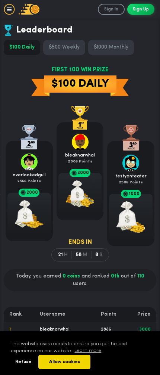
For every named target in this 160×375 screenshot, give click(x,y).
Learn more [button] (87, 350)
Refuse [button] (23, 361)
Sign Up (141, 9)
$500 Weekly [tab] (64, 47)
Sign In (111, 9)
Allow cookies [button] (64, 361)
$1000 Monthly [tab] (111, 47)
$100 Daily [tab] (22, 47)
